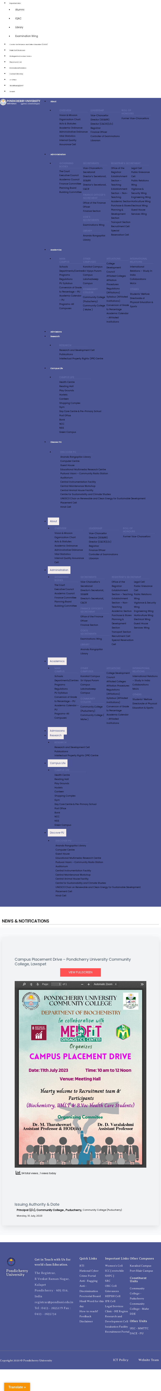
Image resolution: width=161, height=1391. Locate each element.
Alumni (19, 9)
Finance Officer (99, 132)
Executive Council (69, 175)
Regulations (66, 279)
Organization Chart (69, 119)
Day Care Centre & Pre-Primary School (80, 411)
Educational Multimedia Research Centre (83, 469)
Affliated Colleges (116, 276)
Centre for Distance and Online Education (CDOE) (29, 44)
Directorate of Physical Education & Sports (141, 302)
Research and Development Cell (77, 350)
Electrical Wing (139, 205)
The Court (64, 171)
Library (19, 27)
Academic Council (69, 179)
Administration (58, 154)
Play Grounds (66, 390)
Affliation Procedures (117, 685)
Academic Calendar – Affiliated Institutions (117, 317)
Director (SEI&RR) (100, 119)
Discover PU (56, 442)
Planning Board (67, 188)
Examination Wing (26, 36)
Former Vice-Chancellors (135, 118)
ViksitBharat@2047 (16, 85)
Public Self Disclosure (17, 50)
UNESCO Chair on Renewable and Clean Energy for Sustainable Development (102, 498)
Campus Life (57, 368)
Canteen (64, 398)
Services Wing (139, 214)
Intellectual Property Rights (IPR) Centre (81, 358)
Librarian (95, 140)
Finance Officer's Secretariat (94, 196)
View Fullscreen (80, 972)
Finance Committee (70, 183)
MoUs (133, 283)
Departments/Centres (71, 271)
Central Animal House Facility (76, 490)
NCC (61, 423)
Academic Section (121, 201)
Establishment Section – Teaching (119, 180)
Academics (56, 249)
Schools (63, 266)
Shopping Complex (69, 403)
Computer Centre (69, 461)
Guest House (138, 209)
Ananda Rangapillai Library (75, 456)
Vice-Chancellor (99, 115)
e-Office (13, 80)
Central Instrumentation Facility (78, 481)
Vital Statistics (67, 136)
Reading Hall (66, 386)
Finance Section (92, 211)
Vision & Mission (68, 115)
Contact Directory (16, 74)
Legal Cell (136, 168)
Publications (66, 354)
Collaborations (138, 279)
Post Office (65, 415)
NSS (61, 427)
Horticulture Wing (141, 201)
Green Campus (67, 432)
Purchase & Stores (121, 205)
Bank (62, 419)
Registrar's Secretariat (125, 163)
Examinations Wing (93, 225)
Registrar (96, 128)
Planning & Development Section (118, 214)
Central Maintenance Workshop (77, 486)
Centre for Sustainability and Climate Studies (85, 494)
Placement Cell (15, 62)
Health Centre (67, 382)
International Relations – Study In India (141, 271)
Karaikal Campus (93, 266)
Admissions (56, 331)
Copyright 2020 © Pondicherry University (26, 1360)
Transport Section (120, 222)
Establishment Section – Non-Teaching (119, 193)
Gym (62, 407)
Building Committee (70, 192)
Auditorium (66, 477)
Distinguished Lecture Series (21, 56)
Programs (64, 275)
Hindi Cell (65, 506)
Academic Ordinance (70, 127)
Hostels (63, 394)
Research (55, 336)
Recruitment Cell (120, 226)
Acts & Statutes (67, 123)
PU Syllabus (66, 283)
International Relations (18, 68)
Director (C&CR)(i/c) (102, 123)
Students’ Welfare (139, 294)
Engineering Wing (141, 197)
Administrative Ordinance (73, 131)
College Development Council (113, 268)
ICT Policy (121, 1360)
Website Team (148, 1360)
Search (12, 91)
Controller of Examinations (105, 136)
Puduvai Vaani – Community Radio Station (84, 473)
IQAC (18, 18)
